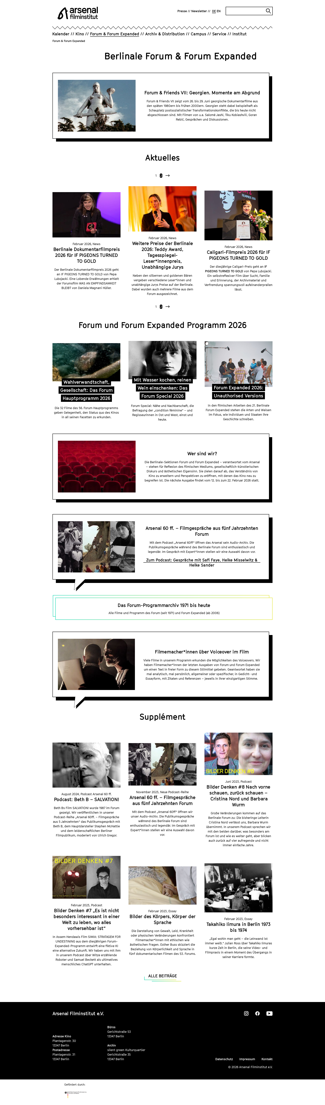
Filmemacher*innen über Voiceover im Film (202, 651)
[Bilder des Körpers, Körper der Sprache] (162, 885)
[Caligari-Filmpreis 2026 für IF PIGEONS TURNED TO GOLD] (238, 215)
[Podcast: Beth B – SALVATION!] (86, 765)
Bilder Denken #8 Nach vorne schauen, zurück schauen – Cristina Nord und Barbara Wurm (238, 795)
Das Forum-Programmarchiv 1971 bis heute (164, 605)
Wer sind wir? (202, 453)
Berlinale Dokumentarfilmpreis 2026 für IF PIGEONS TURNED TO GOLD (86, 255)
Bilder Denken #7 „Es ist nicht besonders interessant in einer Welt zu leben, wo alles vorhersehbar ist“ (86, 919)
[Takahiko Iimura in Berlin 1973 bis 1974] (238, 887)
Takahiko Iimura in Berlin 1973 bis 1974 (238, 927)
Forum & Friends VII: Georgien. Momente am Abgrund (202, 92)
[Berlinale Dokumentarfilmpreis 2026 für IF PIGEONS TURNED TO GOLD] (86, 214)
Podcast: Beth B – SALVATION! (86, 799)
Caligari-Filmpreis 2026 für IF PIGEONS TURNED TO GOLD (238, 255)
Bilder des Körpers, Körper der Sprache (162, 919)
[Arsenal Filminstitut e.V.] (77, 13)
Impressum (247, 1059)
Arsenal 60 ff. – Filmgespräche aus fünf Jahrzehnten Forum (202, 531)
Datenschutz (224, 1059)
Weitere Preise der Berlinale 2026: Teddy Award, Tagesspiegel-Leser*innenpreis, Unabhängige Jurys (162, 255)
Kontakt (267, 1059)
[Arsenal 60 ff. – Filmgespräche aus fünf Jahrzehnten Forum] (162, 764)
